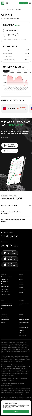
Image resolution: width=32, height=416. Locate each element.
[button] (16, 206)
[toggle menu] (30, 3)
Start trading (5, 137)
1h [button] (6, 71)
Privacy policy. (8, 407)
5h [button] (12, 71)
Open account (23, 3)
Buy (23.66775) (11, 30)
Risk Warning (4, 389)
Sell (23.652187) (11, 35)
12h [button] (19, 71)
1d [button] (25, 71)
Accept (16, 412)
